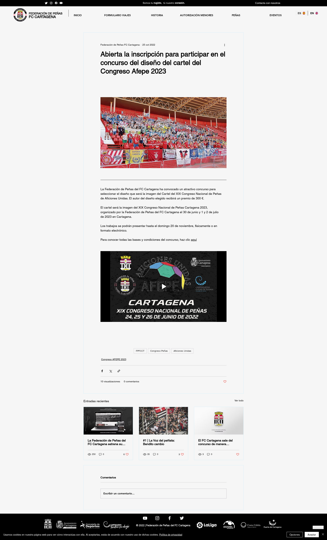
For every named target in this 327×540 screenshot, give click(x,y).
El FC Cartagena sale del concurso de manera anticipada (215, 442)
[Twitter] (46, 3)
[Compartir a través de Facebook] (102, 371)
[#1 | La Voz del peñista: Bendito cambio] (163, 421)
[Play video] (163, 286)
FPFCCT (140, 350)
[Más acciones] (224, 45)
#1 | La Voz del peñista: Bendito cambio (159, 442)
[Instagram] (51, 3)
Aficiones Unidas (182, 350)
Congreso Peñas (159, 350)
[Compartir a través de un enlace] (118, 371)
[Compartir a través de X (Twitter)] (110, 371)
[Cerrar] (323, 534)
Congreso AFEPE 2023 (113, 359)
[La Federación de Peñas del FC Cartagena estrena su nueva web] (108, 421)
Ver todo (239, 400)
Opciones (295, 534)
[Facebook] (56, 3)
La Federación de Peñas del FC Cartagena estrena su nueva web (107, 442)
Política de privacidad (170, 534)
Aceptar (312, 534)
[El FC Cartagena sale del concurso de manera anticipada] (218, 421)
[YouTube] (61, 3)
